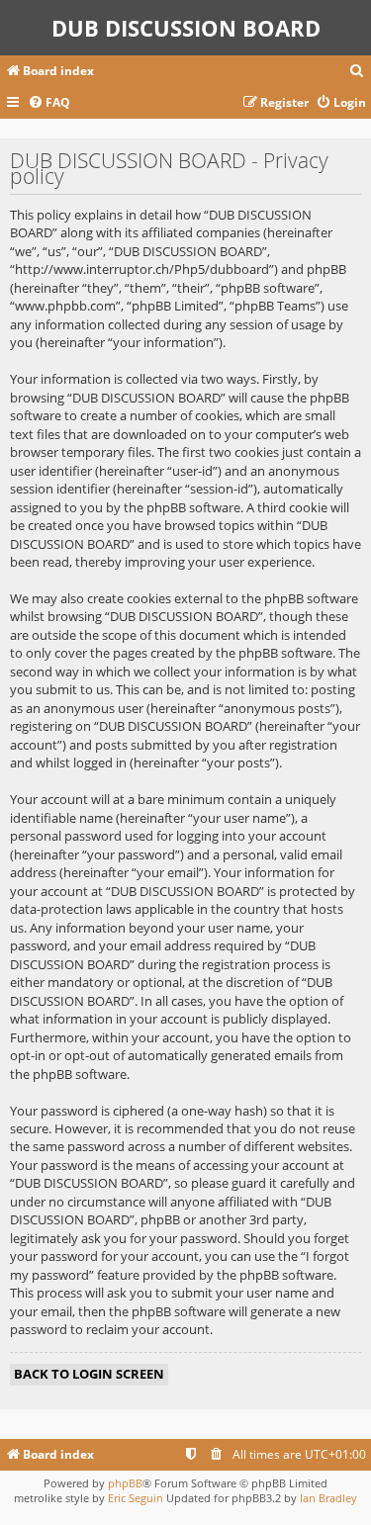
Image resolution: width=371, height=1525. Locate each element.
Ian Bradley (328, 1497)
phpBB (125, 1483)
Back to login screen (89, 1374)
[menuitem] (357, 71)
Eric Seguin (135, 1497)
